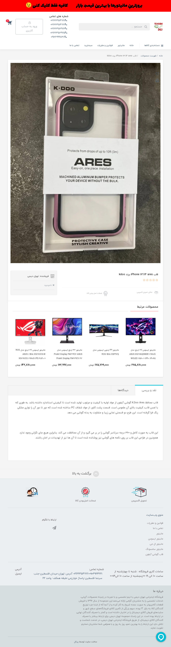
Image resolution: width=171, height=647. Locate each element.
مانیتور (121, 45)
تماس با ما (74, 45)
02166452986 (58, 28)
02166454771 (58, 24)
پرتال (76, 641)
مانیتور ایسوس (155, 538)
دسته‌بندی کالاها (152, 45)
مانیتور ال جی (156, 544)
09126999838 (58, 37)
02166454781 (58, 20)
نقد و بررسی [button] (149, 390)
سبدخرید (88, 45)
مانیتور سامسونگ (154, 549)
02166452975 (57, 33)
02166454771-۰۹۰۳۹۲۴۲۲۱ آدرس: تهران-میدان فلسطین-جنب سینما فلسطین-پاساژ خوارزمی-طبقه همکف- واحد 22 (68, 576)
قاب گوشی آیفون (154, 554)
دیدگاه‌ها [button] (123, 390)
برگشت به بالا (82, 473)
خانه (132, 45)
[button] (12, 22)
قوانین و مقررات (105, 45)
